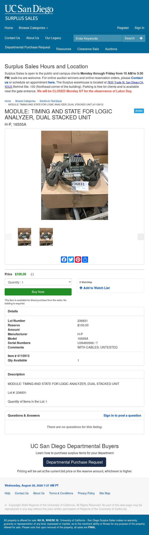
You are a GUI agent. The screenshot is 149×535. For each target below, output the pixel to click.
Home (9, 27)
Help (7, 493)
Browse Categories (32, 27)
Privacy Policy (86, 493)
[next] (141, 237)
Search (130, 38)
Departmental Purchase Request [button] (74, 462)
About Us (32, 38)
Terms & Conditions (61, 493)
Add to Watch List (95, 285)
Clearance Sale (88, 49)
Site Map (104, 493)
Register (123, 27)
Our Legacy (53, 38)
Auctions (111, 49)
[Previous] (8, 237)
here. (51, 82)
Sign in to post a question (122, 415)
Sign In (139, 27)
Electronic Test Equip (51, 100)
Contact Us (12, 38)
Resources (63, 49)
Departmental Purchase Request (27, 47)
